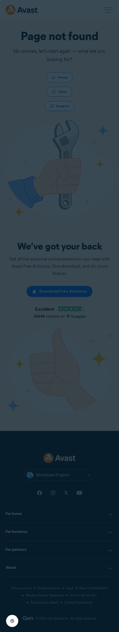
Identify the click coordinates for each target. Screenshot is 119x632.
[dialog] (59, 316)
